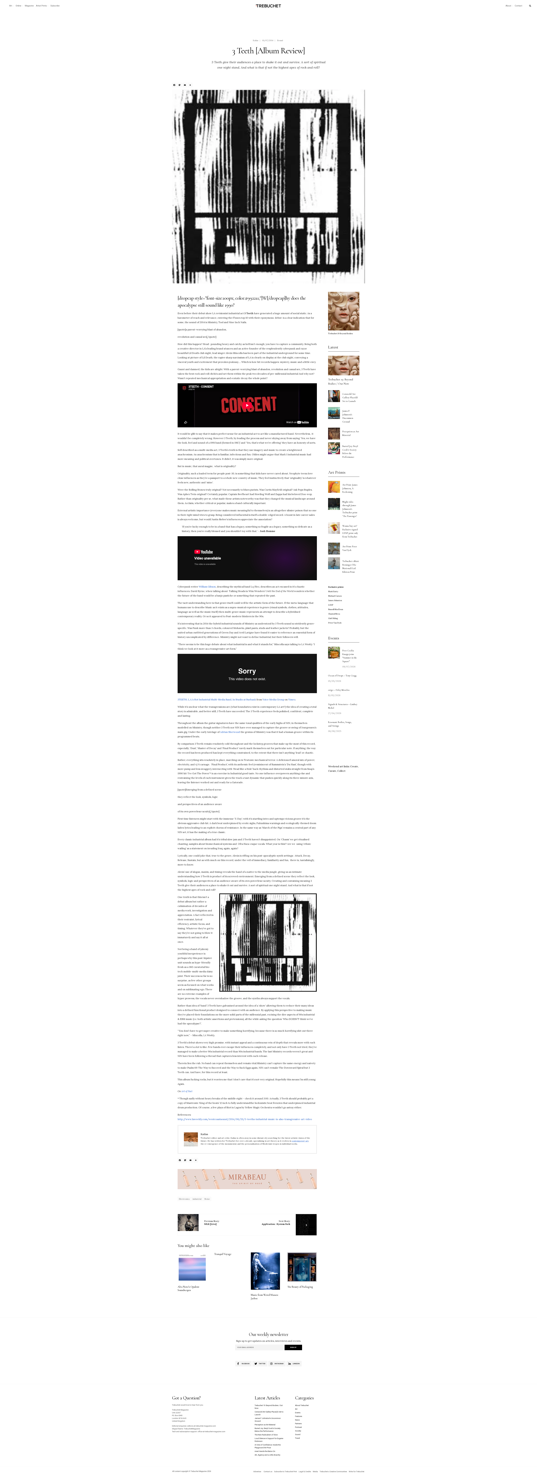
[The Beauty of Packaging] (302, 1267)
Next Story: (276, 1222)
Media (315, 1471)
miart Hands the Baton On (265, 1451)
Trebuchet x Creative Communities (333, 1471)
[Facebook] (174, 85)
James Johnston (335, 600)
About (508, 5)
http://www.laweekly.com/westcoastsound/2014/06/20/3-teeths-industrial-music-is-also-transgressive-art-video (245, 1119)
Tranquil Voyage (222, 1254)
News (297, 1420)
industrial (197, 1199)
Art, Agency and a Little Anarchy (267, 1455)
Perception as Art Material (265, 1425)
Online (18, 5)
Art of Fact (186, 1091)
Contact (518, 5)
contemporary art (300, 1141)
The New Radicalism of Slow (266, 1435)
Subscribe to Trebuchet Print (285, 1471)
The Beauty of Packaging (300, 1286)
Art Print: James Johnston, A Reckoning (349, 488)
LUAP (330, 605)
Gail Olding (333, 618)
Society (298, 1431)
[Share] (190, 85)
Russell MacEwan (335, 609)
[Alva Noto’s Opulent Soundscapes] (192, 1267)
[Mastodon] (180, 85)
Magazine (29, 5)
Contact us (268, 1471)
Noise (207, 1199)
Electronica (184, 1199)
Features (298, 1416)
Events (297, 1413)
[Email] (185, 85)
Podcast (298, 1427)
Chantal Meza (334, 614)
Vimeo (291, 699)
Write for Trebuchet (356, 1471)
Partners (298, 1424)
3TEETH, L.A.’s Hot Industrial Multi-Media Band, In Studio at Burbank (217, 699)
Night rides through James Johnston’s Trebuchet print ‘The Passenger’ (349, 509)
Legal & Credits (305, 1471)
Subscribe (55, 5)
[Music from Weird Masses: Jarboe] (265, 1271)
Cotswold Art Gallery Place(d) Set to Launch (350, 398)
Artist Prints (41, 5)
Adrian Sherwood (230, 732)
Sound (280, 40)
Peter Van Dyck (334, 623)
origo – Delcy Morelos (338, 690)
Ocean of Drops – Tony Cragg (342, 675)
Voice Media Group (273, 699)
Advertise (257, 1471)
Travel (297, 1438)
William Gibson (207, 586)
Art (10, 5)
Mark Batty (333, 591)
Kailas (255, 40)
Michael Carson (335, 596)
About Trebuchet (302, 1405)
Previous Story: (211, 1222)
